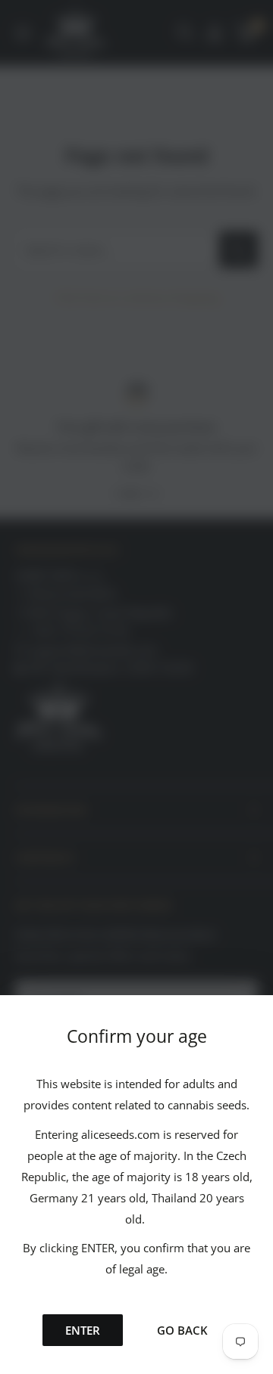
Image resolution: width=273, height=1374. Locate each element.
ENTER (82, 1330)
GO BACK (182, 1330)
